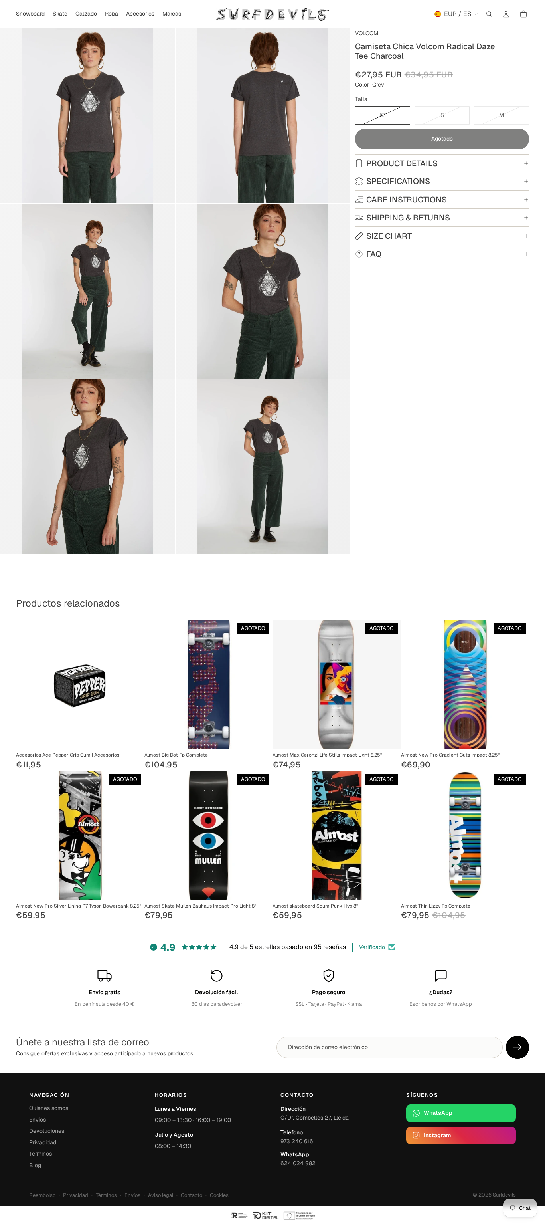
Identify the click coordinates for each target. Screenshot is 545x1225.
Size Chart (389, 236)
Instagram (437, 1135)
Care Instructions (406, 199)
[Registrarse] (517, 1047)
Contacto (191, 1195)
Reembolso (42, 1195)
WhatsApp (438, 1112)
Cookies (219, 1195)
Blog (35, 1165)
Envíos (37, 1119)
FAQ (373, 254)
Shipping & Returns (408, 217)
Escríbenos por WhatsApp (440, 1004)
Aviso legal (160, 1195)
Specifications (398, 181)
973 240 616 (296, 1141)
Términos (40, 1153)
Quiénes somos (48, 1108)
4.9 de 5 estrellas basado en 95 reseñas (287, 947)
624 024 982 (298, 1163)
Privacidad (42, 1142)
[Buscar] (489, 14)
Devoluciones (46, 1130)
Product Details (402, 163)
